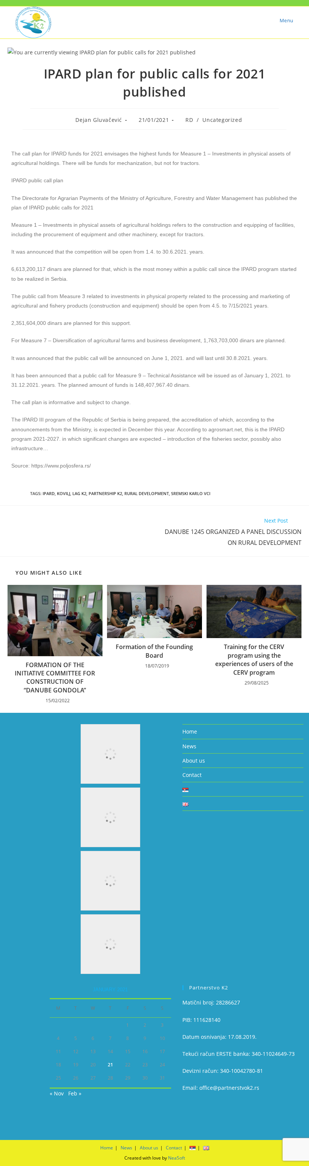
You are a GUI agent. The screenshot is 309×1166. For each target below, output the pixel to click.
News (189, 746)
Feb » (74, 1093)
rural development (146, 493)
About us (193, 760)
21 (110, 1064)
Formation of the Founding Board (154, 651)
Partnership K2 (105, 493)
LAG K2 (79, 493)
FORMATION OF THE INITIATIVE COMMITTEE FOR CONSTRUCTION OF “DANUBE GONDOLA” (55, 677)
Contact (192, 774)
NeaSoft (176, 1158)
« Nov (57, 1093)
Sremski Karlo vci (190, 493)
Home (189, 731)
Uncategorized (222, 119)
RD (189, 119)
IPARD (49, 493)
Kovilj (63, 493)
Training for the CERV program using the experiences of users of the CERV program (254, 659)
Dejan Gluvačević (98, 119)
